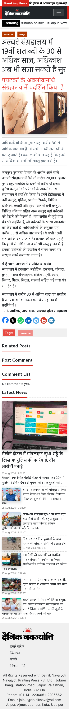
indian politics (33, 23)
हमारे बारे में (17, 646)
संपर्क (13, 659)
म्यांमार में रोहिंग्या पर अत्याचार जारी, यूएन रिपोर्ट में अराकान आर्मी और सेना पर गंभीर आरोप (45, 584)
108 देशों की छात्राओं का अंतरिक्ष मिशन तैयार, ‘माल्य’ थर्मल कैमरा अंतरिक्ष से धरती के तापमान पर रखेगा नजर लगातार (34, 562)
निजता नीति (17, 666)
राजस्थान (8, 34)
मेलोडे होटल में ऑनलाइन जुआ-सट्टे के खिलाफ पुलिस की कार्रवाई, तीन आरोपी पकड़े (32, 460)
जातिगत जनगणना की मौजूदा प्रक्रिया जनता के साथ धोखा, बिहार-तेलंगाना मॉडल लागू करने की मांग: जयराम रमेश (34, 497)
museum (25, 333)
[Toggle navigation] (58, 12)
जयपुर (22, 34)
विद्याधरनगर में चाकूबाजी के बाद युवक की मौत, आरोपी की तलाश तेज (44, 541)
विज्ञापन (15, 653)
